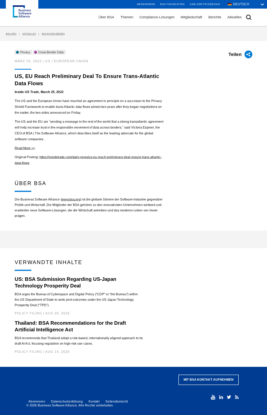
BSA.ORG (11, 34)
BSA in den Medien (53, 34)
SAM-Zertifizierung (205, 4)
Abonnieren (146, 4)
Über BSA (106, 17)
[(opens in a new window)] (213, 397)
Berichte (214, 17)
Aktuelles (234, 17)
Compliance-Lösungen (157, 17)
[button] (248, 17)
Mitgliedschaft (191, 17)
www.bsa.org (71, 199)
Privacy (24, 52)
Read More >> (25, 148)
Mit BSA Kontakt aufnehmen (209, 379)
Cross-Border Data (51, 52)
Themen (126, 17)
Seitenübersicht (116, 401)
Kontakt (94, 401)
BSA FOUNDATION (172, 4)
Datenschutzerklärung (67, 401)
